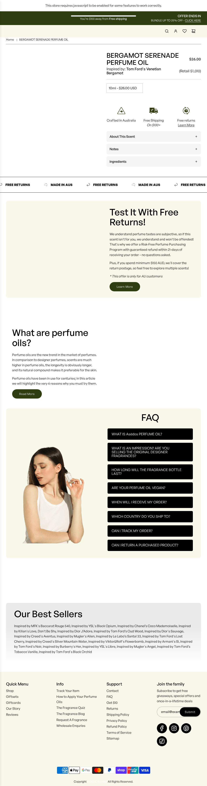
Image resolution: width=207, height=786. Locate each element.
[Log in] (175, 31)
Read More (27, 394)
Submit (190, 712)
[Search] (166, 31)
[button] (154, 136)
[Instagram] (174, 728)
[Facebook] (162, 728)
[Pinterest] (186, 728)
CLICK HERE (193, 20)
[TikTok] (162, 741)
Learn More (186, 125)
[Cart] (193, 31)
